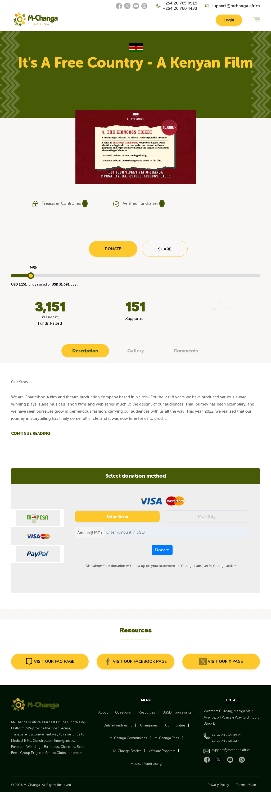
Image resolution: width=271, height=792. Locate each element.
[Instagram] (144, 6)
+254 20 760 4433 (180, 8)
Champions (149, 725)
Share (164, 249)
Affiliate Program (162, 751)
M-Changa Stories (127, 751)
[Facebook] (119, 6)
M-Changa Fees (167, 738)
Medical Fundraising (146, 763)
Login (229, 20)
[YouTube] (136, 6)
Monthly (207, 516)
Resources (146, 712)
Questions (123, 712)
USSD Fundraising (176, 712)
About (103, 712)
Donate (162, 550)
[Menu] (256, 19)
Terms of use (246, 785)
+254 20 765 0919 (180, 3)
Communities (175, 725)
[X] (127, 6)
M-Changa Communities (128, 738)
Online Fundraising (118, 725)
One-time (117, 516)
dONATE (113, 248)
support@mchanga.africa (235, 5)
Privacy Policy (218, 785)
